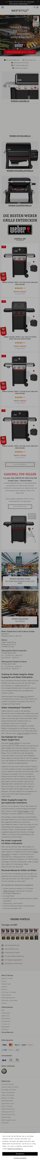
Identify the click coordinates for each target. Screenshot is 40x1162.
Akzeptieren (20, 1154)
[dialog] (20, 1147)
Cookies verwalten (20, 1158)
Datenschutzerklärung (15, 1149)
